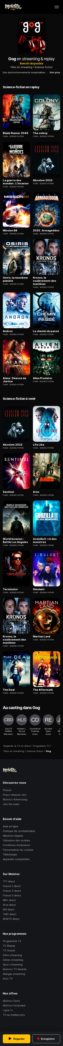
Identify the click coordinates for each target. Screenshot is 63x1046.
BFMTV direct (11, 919)
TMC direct (9, 914)
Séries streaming (13, 959)
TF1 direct (9, 881)
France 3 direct (12, 890)
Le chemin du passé (46, 331)
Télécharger (10, 854)
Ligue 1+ (8, 1010)
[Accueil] (13, 6)
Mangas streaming (14, 974)
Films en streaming (21, 67)
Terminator (10, 589)
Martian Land (41, 636)
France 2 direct (12, 886)
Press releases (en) (15, 794)
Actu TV (8, 978)
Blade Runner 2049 (15, 133)
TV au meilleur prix (14, 1014)
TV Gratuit (9, 950)
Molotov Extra (11, 1000)
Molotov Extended (14, 1005)
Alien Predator (42, 378)
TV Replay (9, 945)
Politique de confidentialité (19, 831)
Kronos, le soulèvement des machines (44, 281)
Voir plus (55, 72)
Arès (36, 491)
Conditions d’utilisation (16, 845)
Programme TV (12, 941)
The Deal (9, 689)
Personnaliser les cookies (18, 849)
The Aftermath (43, 689)
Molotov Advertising (15, 799)
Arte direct (9, 904)
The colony (40, 133)
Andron (8, 331)
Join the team (11, 804)
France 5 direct (12, 895)
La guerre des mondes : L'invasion (16, 182)
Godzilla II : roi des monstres (45, 540)
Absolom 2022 (42, 180)
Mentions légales (13, 835)
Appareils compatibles (16, 859)
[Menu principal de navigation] (57, 7)
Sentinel (8, 491)
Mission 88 (10, 230)
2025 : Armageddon (46, 230)
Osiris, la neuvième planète (15, 279)
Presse (7, 790)
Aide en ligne (10, 826)
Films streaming (12, 955)
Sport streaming (12, 964)
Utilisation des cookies (16, 840)
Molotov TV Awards (15, 969)
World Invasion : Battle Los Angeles (15, 540)
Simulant (38, 589)
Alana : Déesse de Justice (14, 380)
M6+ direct (9, 900)
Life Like (38, 444)
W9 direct (9, 909)
